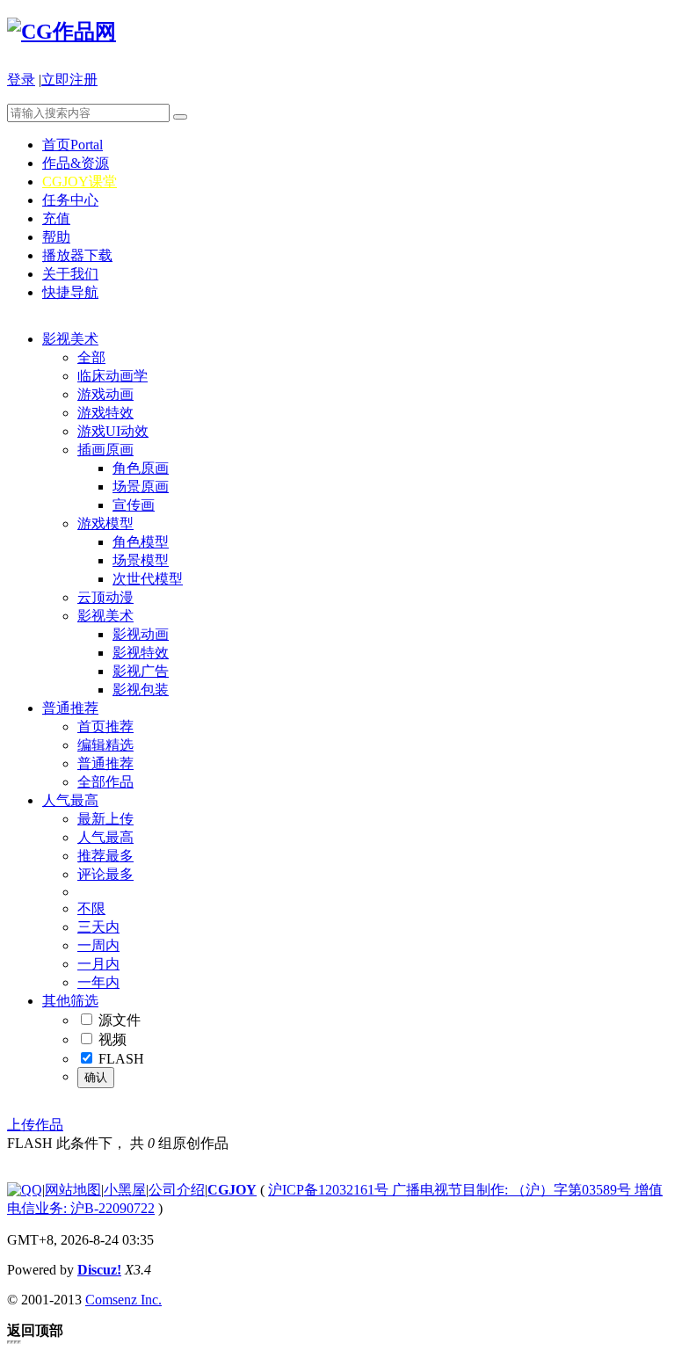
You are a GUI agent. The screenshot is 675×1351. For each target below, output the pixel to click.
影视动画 (140, 634)
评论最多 (105, 874)
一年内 (98, 982)
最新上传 (105, 818)
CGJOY (232, 1189)
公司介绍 (177, 1189)
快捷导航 (70, 292)
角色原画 (140, 468)
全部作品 (105, 781)
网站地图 (73, 1189)
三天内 (98, 926)
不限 (91, 908)
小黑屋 (125, 1189)
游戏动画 (105, 394)
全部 (91, 357)
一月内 (98, 963)
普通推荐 (70, 708)
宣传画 (133, 505)
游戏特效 (105, 412)
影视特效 (140, 652)
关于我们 (70, 273)
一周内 (98, 945)
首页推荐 (105, 726)
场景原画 (140, 486)
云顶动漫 (105, 597)
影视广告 (140, 671)
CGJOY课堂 (79, 181)
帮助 (56, 236)
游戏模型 (105, 523)
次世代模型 (147, 578)
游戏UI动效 (113, 431)
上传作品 (35, 1124)
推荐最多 (105, 855)
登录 (21, 79)
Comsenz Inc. (123, 1299)
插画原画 (105, 449)
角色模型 (140, 541)
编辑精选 (105, 744)
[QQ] (24, 1189)
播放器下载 (77, 255)
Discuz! (99, 1269)
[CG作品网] (61, 31)
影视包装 (140, 689)
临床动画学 (112, 375)
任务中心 (70, 199)
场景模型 (140, 560)
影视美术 (70, 338)
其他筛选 (70, 1000)
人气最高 (70, 800)
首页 (72, 144)
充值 (56, 218)
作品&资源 (75, 163)
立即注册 (69, 79)
